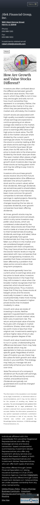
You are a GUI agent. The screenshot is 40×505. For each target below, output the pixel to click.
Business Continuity (11, 491)
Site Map (6, 500)
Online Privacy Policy (11, 489)
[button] (32, 4)
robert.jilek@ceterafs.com (14, 44)
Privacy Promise (28, 489)
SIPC (36, 475)
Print (6, 52)
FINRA (30, 475)
